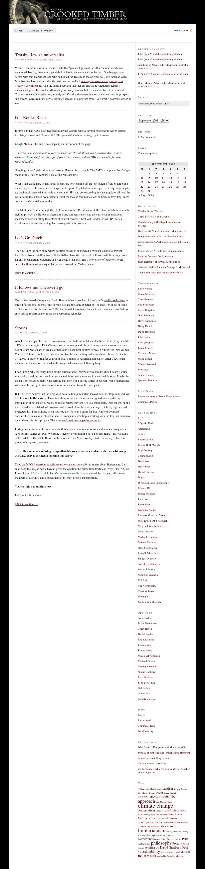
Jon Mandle (144, 645)
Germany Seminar (150, 818)
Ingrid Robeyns (146, 331)
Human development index (157, 820)
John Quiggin (145, 342)
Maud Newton (145, 531)
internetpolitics (169, 822)
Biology (152, 792)
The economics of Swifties (152, 763)
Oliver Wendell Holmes (171, 839)
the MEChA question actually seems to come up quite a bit (55, 464)
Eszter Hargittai (146, 310)
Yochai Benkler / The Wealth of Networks (160, 272)
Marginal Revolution (149, 526)
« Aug (142, 195)
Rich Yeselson (145, 677)
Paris (185, 839)
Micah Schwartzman (149, 656)
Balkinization (145, 439)
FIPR (112, 219)
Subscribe (181, 30)
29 (142, 191)
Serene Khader (146, 375)
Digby (141, 477)
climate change (155, 805)
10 (156, 178)
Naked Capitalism (147, 547)
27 (177, 186)
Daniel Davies (145, 634)
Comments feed (146, 725)
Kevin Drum (144, 504)
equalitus (143, 65)
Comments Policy (147, 402)
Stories (21, 328)
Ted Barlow (144, 688)
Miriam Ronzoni (147, 364)
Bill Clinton (143, 792)
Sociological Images (149, 564)
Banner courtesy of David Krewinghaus (159, 396)
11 (163, 178)
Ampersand (144, 428)
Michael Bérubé (146, 661)
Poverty (177, 843)
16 (149, 182)
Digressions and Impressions (153, 483)
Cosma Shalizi (146, 455)
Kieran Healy (145, 650)
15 (142, 182)
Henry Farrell (145, 326)
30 (149, 191)
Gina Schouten (146, 315)
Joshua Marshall (147, 493)
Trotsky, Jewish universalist (39, 55)
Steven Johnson (146, 569)
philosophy (161, 843)
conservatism (146, 810)
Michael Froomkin (148, 537)
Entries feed (144, 720)
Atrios (141, 434)
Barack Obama (180, 788)
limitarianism (151, 830)
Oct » (151, 195)
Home (19, 30)
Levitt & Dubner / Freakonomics (155, 256)
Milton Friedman (167, 835)
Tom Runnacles (146, 699)
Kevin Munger (146, 348)
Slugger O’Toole (147, 558)
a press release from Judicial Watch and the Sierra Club (81, 341)
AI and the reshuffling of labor (166, 54)
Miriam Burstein (147, 542)
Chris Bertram (145, 299)
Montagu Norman (147, 666)
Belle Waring (145, 288)
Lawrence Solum (147, 510)
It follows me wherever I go (39, 287)
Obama (157, 839)
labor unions (168, 826)
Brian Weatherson (147, 623)
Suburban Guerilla (148, 575)
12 (170, 178)
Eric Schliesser (146, 304)
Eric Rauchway (146, 639)
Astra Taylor (144, 618)
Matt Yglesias (153, 835)
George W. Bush (175, 814)
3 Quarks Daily (146, 423)
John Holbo (144, 337)
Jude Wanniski (153, 826)
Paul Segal (143, 369)
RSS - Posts (144, 131)
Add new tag (143, 788)
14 (184, 178)
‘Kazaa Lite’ (31, 144)
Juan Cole (143, 499)
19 (170, 182)
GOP (164, 818)
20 (177, 182)
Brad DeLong (145, 450)
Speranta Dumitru (147, 380)
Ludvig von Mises (173, 831)
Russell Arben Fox (148, 553)
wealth (151, 855)
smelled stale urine (114, 300)
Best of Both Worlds (149, 445)
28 (184, 186)
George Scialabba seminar (155, 814)
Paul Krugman (144, 843)
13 (177, 178)
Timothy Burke (146, 591)
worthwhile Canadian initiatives (170, 856)
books (159, 792)
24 (156, 186)
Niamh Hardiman (147, 672)
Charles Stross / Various (150, 211)
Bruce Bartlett (170, 792)
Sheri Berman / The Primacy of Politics (159, 261)
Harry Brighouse (147, 321)
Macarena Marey (147, 353)
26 (170, 186)
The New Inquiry (147, 585)
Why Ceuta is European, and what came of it (162, 747)
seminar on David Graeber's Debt (166, 847)
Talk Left (143, 580)
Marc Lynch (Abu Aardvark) (153, 520)
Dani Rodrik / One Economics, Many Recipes (162, 231)
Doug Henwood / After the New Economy (160, 236)
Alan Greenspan (157, 788)
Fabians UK (144, 488)
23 (149, 186)
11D (140, 418)
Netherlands (146, 839)
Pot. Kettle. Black (31, 117)
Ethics (174, 810)
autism (168, 788)
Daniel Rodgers (162, 810)
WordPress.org (145, 731)
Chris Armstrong (147, 294)
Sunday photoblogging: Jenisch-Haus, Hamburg (164, 752)
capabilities (147, 796)
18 (163, 182)
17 (156, 182)
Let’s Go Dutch (28, 237)
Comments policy (40, 30)
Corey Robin (145, 628)
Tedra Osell (144, 693)
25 (163, 186)
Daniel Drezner (146, 472)
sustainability (149, 851)
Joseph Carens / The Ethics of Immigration (161, 251)
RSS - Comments (147, 137)
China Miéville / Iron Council (154, 216)
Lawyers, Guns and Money (152, 515)
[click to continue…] (27, 273)
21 (184, 182)
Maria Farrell (145, 358)
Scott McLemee (146, 682)
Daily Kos (143, 461)
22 (142, 186)
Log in (141, 715)
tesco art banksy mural (170, 852)
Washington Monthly (149, 602)
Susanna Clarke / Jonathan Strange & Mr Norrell (164, 267)
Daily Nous (144, 466)
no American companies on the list (81, 420)
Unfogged (143, 596)
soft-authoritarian (34, 264)
